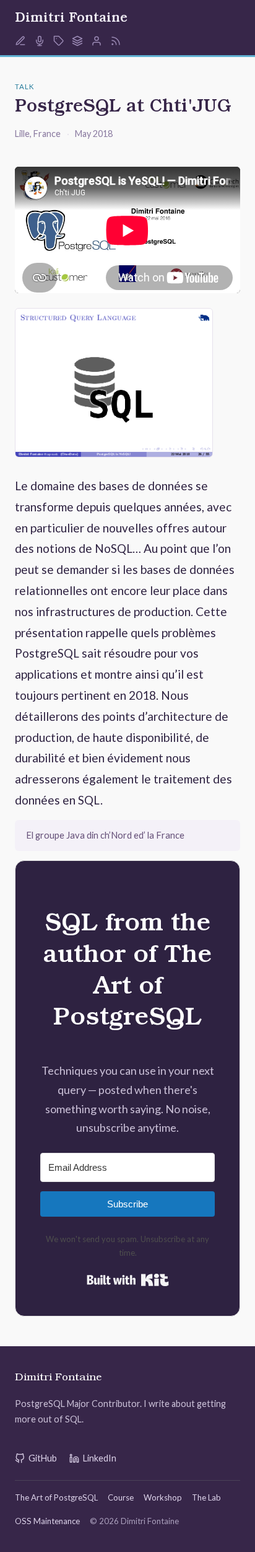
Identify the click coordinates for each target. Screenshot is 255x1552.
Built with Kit (128, 1280)
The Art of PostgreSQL (56, 1497)
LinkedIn (99, 1458)
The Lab (206, 1497)
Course (121, 1497)
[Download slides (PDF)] (114, 385)
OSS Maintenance (47, 1521)
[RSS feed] (115, 40)
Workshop (163, 1497)
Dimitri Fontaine (71, 19)
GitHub (42, 1458)
